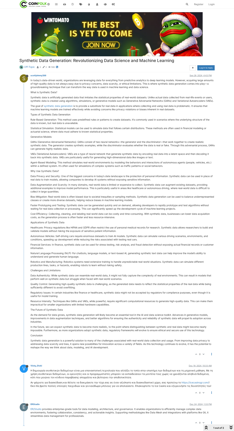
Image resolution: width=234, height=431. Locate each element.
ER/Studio (35, 409)
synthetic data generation (58, 105)
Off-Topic (29, 66)
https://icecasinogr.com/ (195, 382)
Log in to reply (206, 67)
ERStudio (35, 404)
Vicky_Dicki (36, 365)
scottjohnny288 (38, 75)
